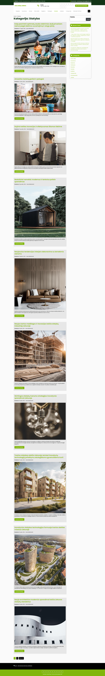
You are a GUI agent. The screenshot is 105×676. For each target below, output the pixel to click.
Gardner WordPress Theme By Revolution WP (52, 674)
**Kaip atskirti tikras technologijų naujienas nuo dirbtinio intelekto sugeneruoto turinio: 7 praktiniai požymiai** (80, 35)
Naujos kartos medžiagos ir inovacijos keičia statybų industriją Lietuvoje (36, 325)
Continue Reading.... (19, 71)
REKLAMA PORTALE (65, 7)
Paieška (72, 17)
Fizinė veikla (67, 4)
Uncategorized (74, 75)
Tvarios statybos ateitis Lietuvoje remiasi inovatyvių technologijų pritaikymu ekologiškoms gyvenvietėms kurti (38, 456)
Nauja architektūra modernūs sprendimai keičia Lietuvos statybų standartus (38, 600)
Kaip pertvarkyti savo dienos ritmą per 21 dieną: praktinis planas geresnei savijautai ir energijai (80, 40)
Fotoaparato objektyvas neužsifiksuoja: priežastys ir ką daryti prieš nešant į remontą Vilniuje (79, 49)
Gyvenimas (63, 4)
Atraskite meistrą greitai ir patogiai (29, 79)
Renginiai (61, 4)
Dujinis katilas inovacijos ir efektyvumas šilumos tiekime (38, 126)
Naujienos (69, 4)
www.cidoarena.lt (30, 28)
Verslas (65, 4)
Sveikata (61, 7)
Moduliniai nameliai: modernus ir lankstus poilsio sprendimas (35, 180)
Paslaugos (72, 4)
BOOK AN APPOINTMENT (82, 5)
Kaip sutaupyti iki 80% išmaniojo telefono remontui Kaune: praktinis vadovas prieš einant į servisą (80, 44)
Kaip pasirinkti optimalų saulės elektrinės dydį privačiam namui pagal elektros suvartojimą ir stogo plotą (38, 25)
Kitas (21, 658)
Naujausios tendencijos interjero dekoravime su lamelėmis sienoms (39, 252)
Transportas (63, 7)
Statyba (74, 4)
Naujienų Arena (20, 6)
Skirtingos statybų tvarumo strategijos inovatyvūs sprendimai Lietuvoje (35, 397)
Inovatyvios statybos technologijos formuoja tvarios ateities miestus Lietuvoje (39, 528)
